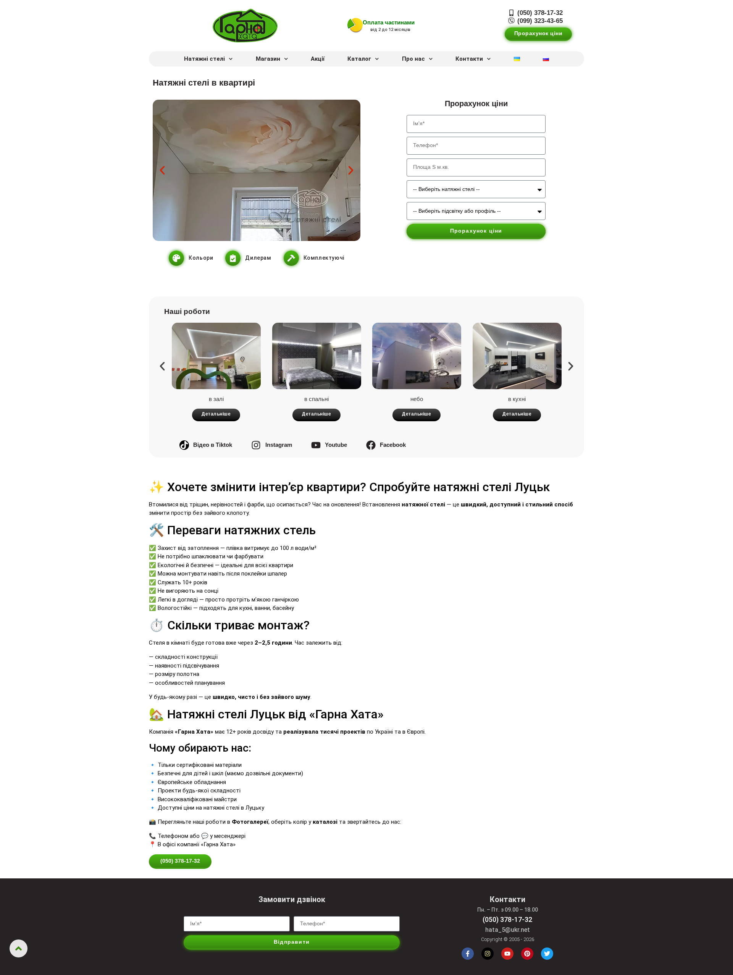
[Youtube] (507, 954)
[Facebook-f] (468, 954)
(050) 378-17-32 (507, 919)
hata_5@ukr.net (507, 929)
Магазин (268, 58)
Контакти (469, 58)
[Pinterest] (527, 954)
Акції (318, 58)
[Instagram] (487, 954)
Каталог (359, 58)
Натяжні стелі (204, 58)
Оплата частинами (389, 22)
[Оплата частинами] (355, 25)
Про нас (413, 58)
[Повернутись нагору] (18, 948)
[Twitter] (547, 954)
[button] (162, 170)
